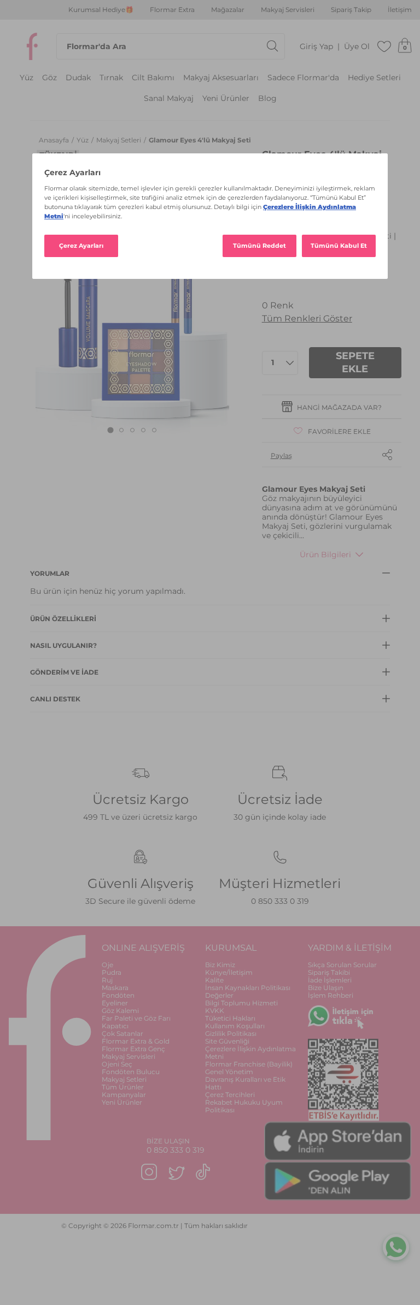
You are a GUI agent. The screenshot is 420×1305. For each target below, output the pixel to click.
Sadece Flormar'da (303, 77)
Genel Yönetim (229, 1072)
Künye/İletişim (229, 972)
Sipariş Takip (351, 10)
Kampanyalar (124, 1095)
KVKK (214, 1010)
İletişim (400, 10)
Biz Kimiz (220, 965)
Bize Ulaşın (325, 988)
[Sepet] (405, 46)
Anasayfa (55, 140)
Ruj (107, 980)
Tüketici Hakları (230, 1018)
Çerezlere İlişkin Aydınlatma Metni (250, 1052)
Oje (107, 965)
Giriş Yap (316, 46)
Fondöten (118, 995)
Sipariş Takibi (329, 972)
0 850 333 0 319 (280, 901)
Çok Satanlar (122, 1033)
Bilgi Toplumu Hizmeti (241, 1003)
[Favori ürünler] (384, 46)
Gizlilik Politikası (230, 1033)
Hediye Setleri (374, 77)
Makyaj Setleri (119, 140)
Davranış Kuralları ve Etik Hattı (245, 1083)
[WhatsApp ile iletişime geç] (396, 1245)
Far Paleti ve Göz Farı (136, 1018)
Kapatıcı (115, 1026)
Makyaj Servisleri (287, 10)
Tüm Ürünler (123, 1087)
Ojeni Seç (117, 1064)
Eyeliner (115, 1003)
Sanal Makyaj (169, 98)
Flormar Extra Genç (133, 1049)
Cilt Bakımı (153, 77)
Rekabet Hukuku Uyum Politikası (244, 1106)
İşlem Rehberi (330, 995)
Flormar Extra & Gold (136, 1041)
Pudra (111, 972)
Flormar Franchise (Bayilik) (249, 1064)
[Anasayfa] (32, 46)
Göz (49, 77)
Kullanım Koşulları (235, 1026)
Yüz (26, 77)
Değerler (219, 995)
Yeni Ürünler (225, 98)
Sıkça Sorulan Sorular (342, 965)
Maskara (115, 988)
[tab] (110, 430)
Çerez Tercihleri (230, 1095)
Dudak (78, 77)
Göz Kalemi (120, 1010)
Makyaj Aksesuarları (221, 77)
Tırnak (111, 77)
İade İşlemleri (330, 980)
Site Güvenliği (227, 1041)
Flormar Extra (172, 10)
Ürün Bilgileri (325, 554)
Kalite (214, 980)
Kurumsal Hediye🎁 (100, 10)
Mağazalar (227, 10)
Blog (267, 98)
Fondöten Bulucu (131, 1072)
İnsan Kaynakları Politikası (247, 988)
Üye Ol (357, 46)
